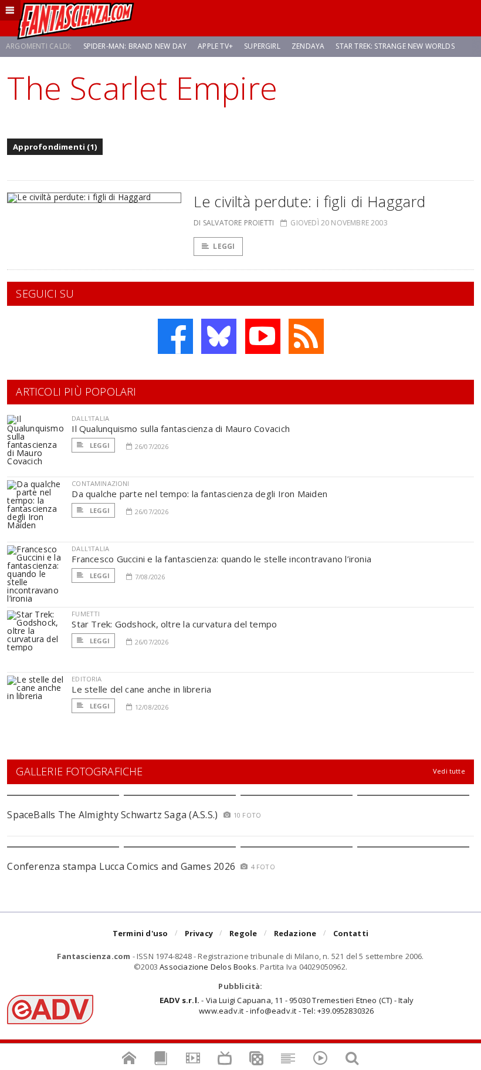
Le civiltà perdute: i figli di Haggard (309, 201)
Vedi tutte (449, 771)
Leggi (224, 246)
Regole (243, 933)
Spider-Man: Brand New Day (135, 46)
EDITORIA (86, 679)
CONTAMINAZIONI (100, 483)
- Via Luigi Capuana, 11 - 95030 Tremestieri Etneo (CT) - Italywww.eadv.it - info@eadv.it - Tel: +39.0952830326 (287, 1005)
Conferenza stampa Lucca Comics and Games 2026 (121, 866)
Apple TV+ (215, 46)
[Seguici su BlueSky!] (219, 336)
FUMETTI (86, 613)
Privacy (199, 933)
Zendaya (308, 46)
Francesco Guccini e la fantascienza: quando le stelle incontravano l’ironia (221, 559)
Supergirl (262, 46)
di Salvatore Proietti (234, 223)
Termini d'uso (140, 933)
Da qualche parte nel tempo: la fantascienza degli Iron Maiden (199, 493)
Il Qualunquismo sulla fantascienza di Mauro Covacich (181, 428)
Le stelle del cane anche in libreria (141, 689)
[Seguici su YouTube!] (263, 336)
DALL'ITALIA (90, 418)
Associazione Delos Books (208, 966)
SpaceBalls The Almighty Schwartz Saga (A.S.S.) (112, 814)
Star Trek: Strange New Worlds (395, 46)
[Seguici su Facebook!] (175, 336)
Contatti (351, 933)
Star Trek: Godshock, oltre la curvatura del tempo (174, 624)
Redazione (295, 933)
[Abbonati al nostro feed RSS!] (306, 336)
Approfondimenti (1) (55, 146)
